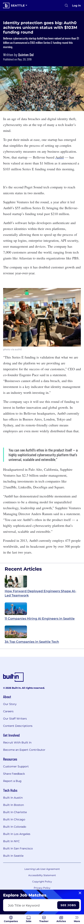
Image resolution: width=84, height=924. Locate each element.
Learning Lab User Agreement (42, 868)
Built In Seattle (13, 855)
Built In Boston (13, 805)
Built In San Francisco (18, 848)
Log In (76, 5)
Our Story (10, 704)
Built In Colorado (14, 826)
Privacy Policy (42, 887)
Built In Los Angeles (16, 834)
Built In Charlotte (15, 812)
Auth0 (59, 157)
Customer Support (16, 766)
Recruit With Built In (17, 742)
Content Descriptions (17, 726)
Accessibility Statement (42, 875)
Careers (8, 711)
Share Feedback (14, 773)
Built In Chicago (14, 819)
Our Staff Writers (15, 718)
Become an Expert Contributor (24, 750)
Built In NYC (11, 841)
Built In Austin (13, 797)
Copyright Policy (42, 881)
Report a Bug (12, 781)
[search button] (66, 5)
